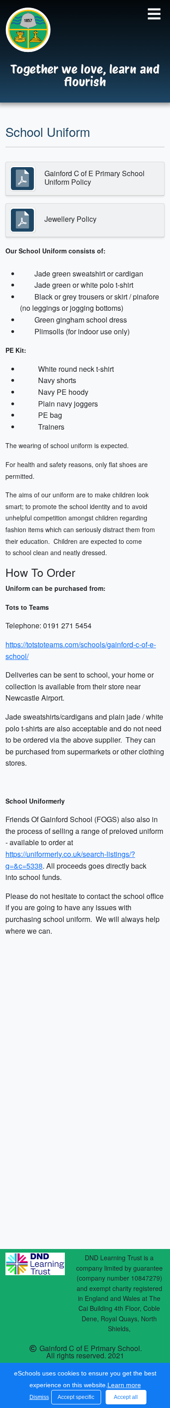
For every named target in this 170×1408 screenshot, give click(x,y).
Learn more (124, 1385)
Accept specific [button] (76, 1397)
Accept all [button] (126, 1397)
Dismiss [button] (38, 1397)
